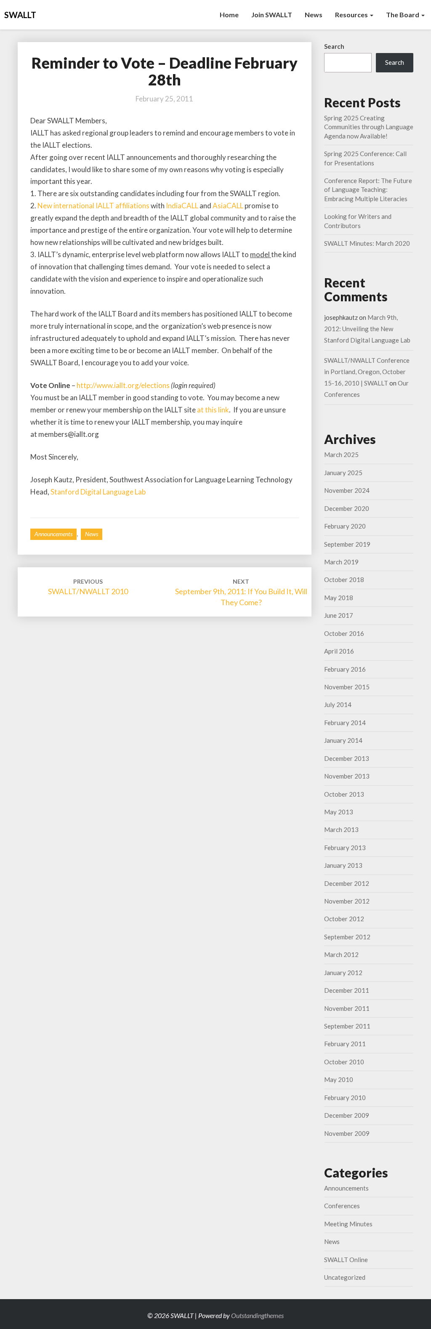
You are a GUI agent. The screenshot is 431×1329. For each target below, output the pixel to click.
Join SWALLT (271, 15)
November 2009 (347, 1133)
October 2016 (344, 633)
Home (229, 15)
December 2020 (346, 508)
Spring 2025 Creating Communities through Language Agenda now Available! (368, 127)
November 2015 (347, 687)
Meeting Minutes (348, 1224)
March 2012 (341, 954)
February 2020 (345, 526)
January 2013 (343, 865)
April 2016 (339, 651)
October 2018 (344, 579)
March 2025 (341, 454)
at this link (213, 409)
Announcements (53, 533)
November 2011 (347, 1008)
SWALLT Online (346, 1259)
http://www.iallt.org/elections (124, 385)
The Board (403, 15)
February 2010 (345, 1097)
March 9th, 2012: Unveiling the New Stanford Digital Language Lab (367, 329)
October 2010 (344, 1062)
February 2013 (345, 847)
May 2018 (338, 597)
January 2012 (343, 972)
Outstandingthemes (257, 1315)
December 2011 (346, 990)
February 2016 (345, 669)
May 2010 (338, 1079)
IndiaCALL (182, 205)
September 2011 (347, 1026)
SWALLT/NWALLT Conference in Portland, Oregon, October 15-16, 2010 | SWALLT (367, 371)
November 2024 (347, 490)
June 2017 (338, 615)
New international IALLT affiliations (93, 205)
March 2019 (341, 562)
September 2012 (347, 937)
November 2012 (347, 901)
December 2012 (346, 883)
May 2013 (338, 812)
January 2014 (343, 740)
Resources (352, 15)
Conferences (342, 1205)
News (313, 15)
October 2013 (344, 794)
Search (334, 46)
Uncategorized (344, 1277)
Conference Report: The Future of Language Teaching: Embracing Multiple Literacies (368, 189)
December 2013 (346, 758)
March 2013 (341, 829)
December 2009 (346, 1115)
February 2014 (345, 722)
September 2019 (347, 544)
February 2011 (345, 1043)
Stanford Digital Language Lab (98, 491)
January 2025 (343, 472)
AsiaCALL (228, 205)
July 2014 (337, 704)
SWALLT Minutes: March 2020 (367, 243)
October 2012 (344, 918)
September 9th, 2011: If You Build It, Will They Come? (241, 592)
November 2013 (347, 776)
